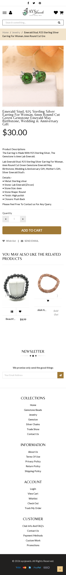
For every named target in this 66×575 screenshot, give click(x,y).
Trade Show (33, 429)
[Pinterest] (39, 3)
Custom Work (33, 540)
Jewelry (16, 32)
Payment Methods (33, 535)
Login (33, 488)
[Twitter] (33, 3)
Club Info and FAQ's (33, 525)
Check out (33, 503)
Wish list (11, 240)
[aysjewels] (33, 12)
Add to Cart (31, 230)
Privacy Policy (33, 461)
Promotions (33, 545)
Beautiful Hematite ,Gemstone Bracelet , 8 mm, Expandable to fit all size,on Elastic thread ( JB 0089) (10, 318)
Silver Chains (33, 424)
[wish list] (20, 312)
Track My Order (33, 508)
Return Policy (33, 466)
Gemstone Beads (33, 409)
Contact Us (33, 434)
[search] (59, 23)
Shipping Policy (33, 471)
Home (5, 32)
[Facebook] (27, 3)
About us (33, 451)
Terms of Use (33, 456)
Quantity (7, 213)
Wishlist (33, 498)
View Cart (33, 493)
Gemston (33, 419)
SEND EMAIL (31, 240)
